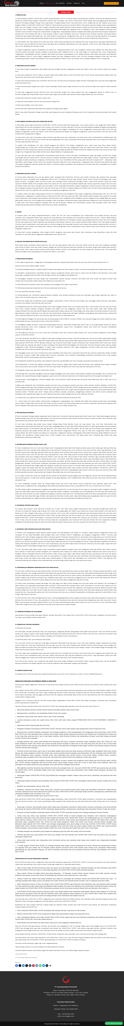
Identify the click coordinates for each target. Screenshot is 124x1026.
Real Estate (55, 1024)
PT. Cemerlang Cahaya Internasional (26, 957)
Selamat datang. (110, 3)
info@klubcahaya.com (95, 674)
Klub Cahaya (63, 1024)
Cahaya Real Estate (21, 954)
